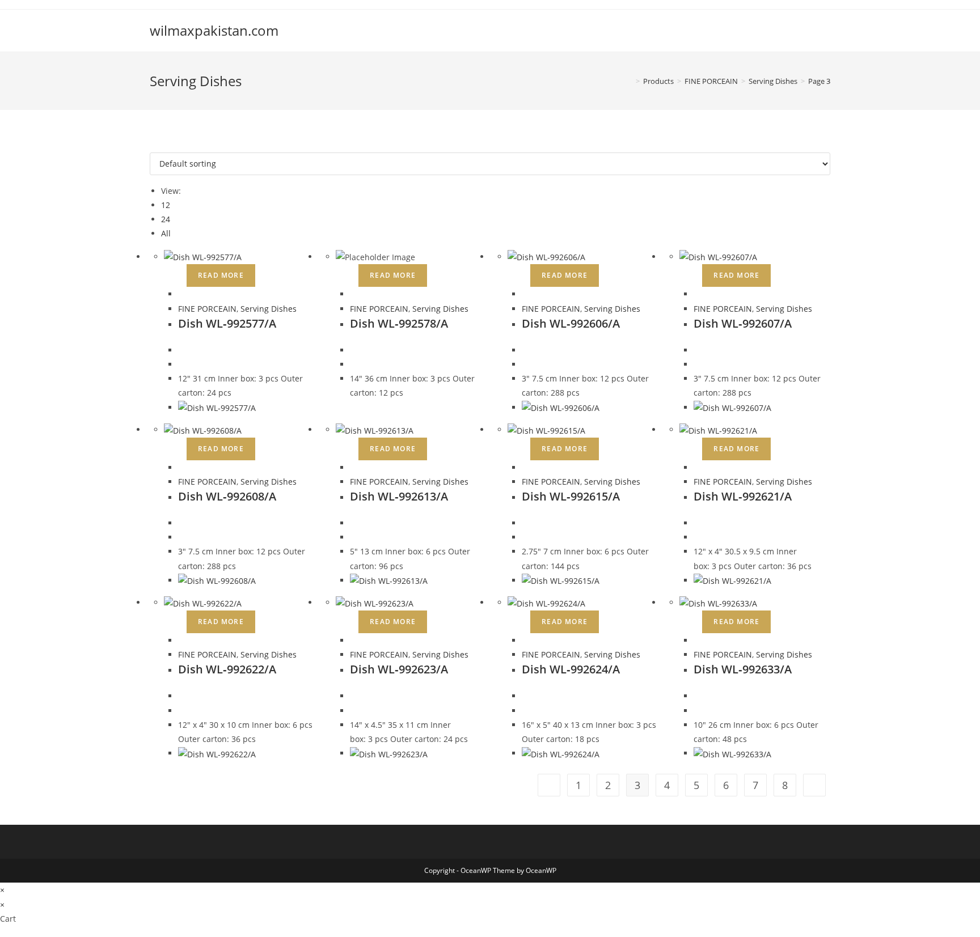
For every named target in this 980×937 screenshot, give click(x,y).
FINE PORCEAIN (207, 308)
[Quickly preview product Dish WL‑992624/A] (525, 640)
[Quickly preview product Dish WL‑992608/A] (181, 467)
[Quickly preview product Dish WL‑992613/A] (353, 467)
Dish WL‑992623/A (399, 669)
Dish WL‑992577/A (227, 323)
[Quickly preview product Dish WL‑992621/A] (697, 467)
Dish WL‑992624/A (571, 669)
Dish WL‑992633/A (743, 669)
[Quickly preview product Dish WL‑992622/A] (181, 640)
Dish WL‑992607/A (743, 323)
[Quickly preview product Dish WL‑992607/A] (697, 294)
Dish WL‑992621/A (743, 496)
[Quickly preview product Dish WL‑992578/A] (353, 294)
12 (165, 205)
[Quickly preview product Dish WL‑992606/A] (525, 294)
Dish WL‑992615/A (571, 496)
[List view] (159, 145)
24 (165, 219)
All (166, 233)
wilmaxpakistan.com (214, 30)
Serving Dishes (268, 308)
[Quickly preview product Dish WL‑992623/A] (353, 640)
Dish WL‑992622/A (227, 669)
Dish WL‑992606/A (571, 323)
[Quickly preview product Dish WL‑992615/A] (525, 467)
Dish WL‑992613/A (399, 496)
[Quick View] (181, 274)
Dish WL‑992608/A (227, 496)
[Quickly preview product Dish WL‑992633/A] (697, 640)
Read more (221, 275)
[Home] (629, 81)
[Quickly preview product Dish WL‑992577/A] (181, 294)
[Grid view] (153, 145)
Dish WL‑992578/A (399, 323)
